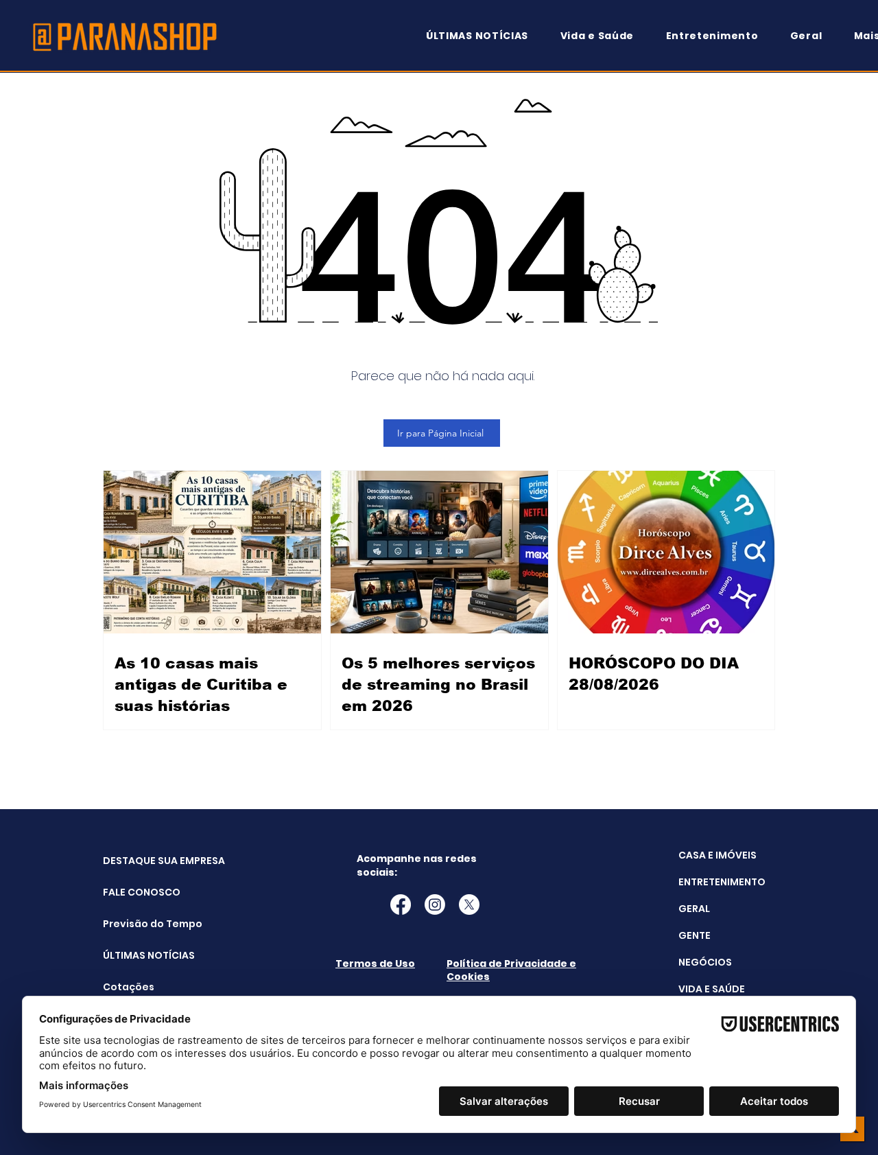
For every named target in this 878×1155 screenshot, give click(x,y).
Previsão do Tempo (137, 924)
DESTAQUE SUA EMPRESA (137, 860)
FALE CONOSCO (137, 892)
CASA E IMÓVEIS (717, 855)
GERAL (694, 908)
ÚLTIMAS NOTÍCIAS (137, 955)
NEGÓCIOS (705, 962)
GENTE (694, 935)
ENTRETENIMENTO (722, 882)
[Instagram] (435, 904)
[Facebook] (400, 904)
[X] (469, 904)
